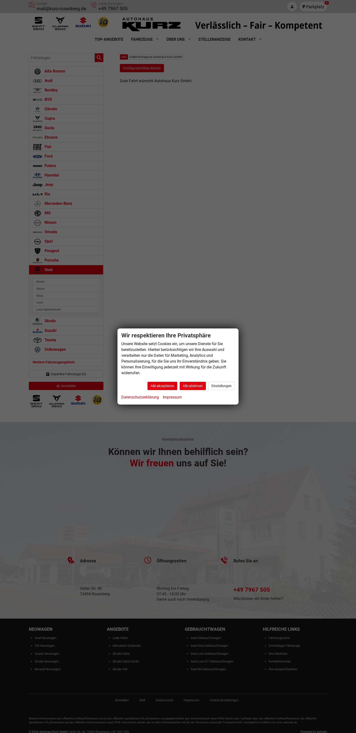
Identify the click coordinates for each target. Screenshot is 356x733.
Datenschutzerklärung (140, 397)
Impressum (172, 397)
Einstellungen (221, 386)
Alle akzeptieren (162, 386)
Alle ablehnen (193, 386)
